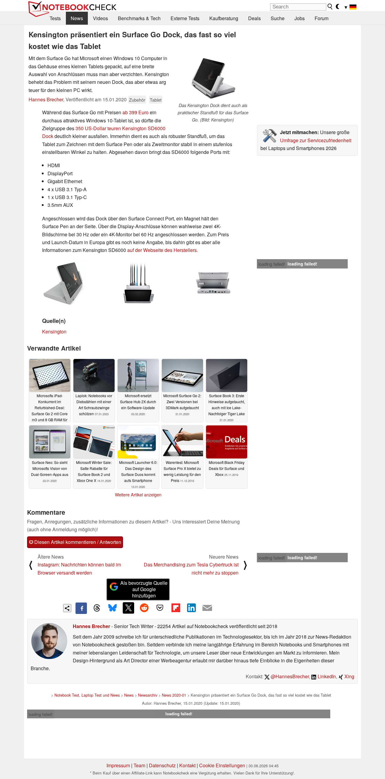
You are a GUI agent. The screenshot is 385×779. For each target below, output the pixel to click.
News (77, 18)
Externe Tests (185, 18)
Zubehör (137, 100)
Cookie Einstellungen (222, 765)
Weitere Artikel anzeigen (138, 495)
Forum (321, 18)
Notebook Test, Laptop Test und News (87, 695)
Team (139, 765)
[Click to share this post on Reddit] (144, 608)
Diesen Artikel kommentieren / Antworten (77, 541)
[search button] (330, 7)
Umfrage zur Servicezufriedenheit (315, 140)
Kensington (54, 331)
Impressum (118, 765)
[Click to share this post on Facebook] (81, 608)
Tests (55, 18)
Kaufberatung (223, 18)
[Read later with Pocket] (160, 608)
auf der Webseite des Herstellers (162, 250)
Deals (254, 18)
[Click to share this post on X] (128, 608)
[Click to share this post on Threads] (97, 608)
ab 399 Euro (135, 112)
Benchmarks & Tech (139, 18)
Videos (100, 18)
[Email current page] (207, 608)
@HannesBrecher (289, 676)
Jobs (299, 18)
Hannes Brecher (46, 99)
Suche (278, 18)
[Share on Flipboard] (175, 608)
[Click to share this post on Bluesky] (112, 608)
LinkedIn (326, 676)
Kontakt (187, 765)
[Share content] (67, 608)
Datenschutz (162, 765)
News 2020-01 (174, 695)
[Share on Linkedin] (191, 608)
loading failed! (271, 264)
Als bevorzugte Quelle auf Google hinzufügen (144, 589)
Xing (348, 676)
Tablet (156, 100)
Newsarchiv (147, 695)
